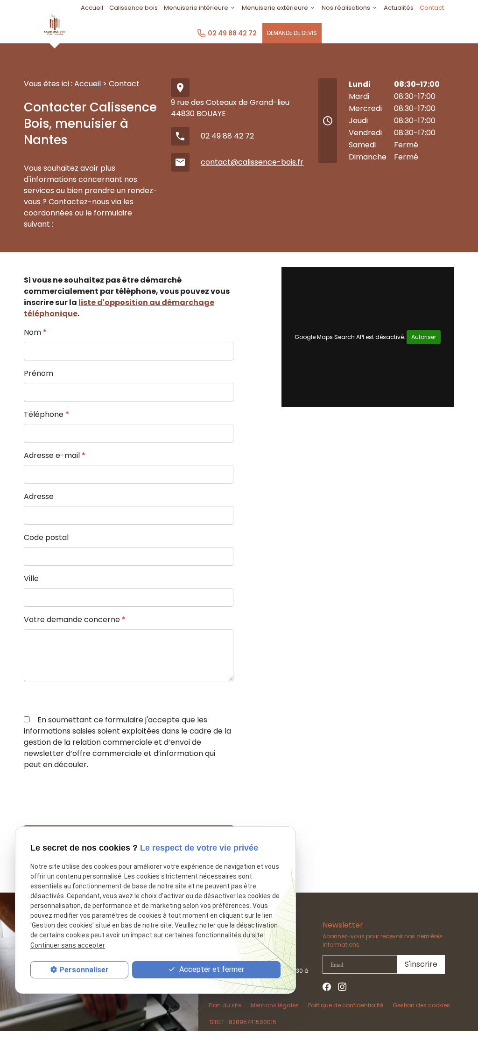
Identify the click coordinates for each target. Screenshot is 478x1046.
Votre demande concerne (75, 619)
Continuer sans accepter (67, 945)
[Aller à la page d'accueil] (54, 25)
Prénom (38, 373)
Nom (35, 332)
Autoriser (423, 337)
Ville (31, 578)
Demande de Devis (292, 33)
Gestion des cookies (421, 1005)
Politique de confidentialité (345, 1005)
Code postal (46, 537)
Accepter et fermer (210, 969)
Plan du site (225, 1005)
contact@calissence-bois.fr (252, 162)
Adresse (39, 496)
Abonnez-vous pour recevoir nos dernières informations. (383, 940)
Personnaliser (84, 969)
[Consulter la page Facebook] (327, 986)
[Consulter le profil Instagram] (342, 986)
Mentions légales (275, 1005)
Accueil (87, 83)
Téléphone (46, 414)
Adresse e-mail (54, 455)
